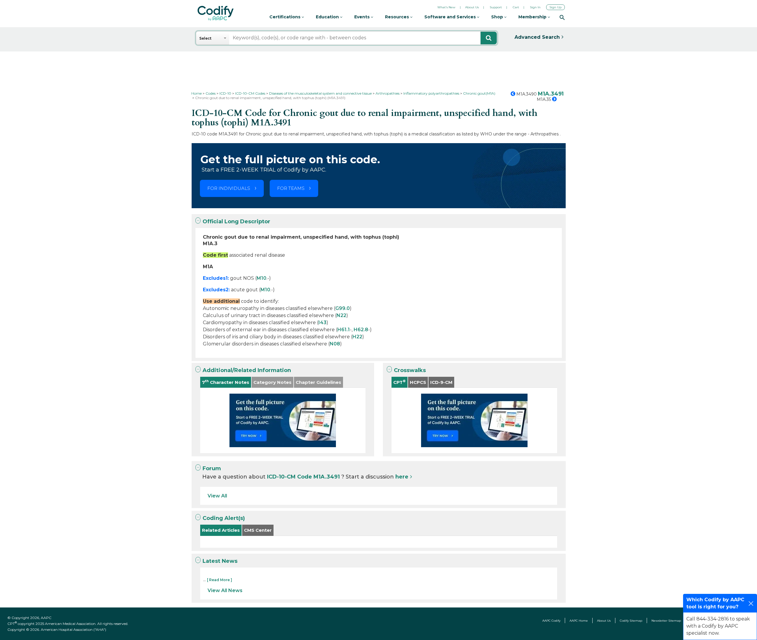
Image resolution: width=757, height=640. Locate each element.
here (401, 476)
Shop (497, 17)
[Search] (562, 17)
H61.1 (343, 329)
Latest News (220, 561)
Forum (212, 468)
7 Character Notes (225, 382)
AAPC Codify (551, 621)
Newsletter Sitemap (666, 621)
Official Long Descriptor (236, 221)
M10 (261, 278)
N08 (335, 344)
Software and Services (450, 17)
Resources (397, 17)
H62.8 (361, 329)
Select (205, 38)
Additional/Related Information (247, 370)
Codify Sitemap (631, 621)
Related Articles (221, 530)
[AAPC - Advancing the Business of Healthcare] (215, 13)
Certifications (285, 17)
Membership (533, 17)
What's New (446, 7)
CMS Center (258, 530)
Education (328, 17)
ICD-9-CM (441, 382)
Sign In (535, 7)
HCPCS (418, 382)
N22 (341, 315)
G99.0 (342, 308)
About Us (472, 7)
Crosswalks (410, 370)
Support (496, 7)
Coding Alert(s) (224, 518)
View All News (225, 590)
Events (362, 17)
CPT (399, 382)
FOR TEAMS (291, 188)
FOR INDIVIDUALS (228, 188)
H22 (357, 337)
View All (217, 496)
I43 (322, 322)
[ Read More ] (219, 580)
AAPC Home (579, 621)
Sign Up (555, 7)
